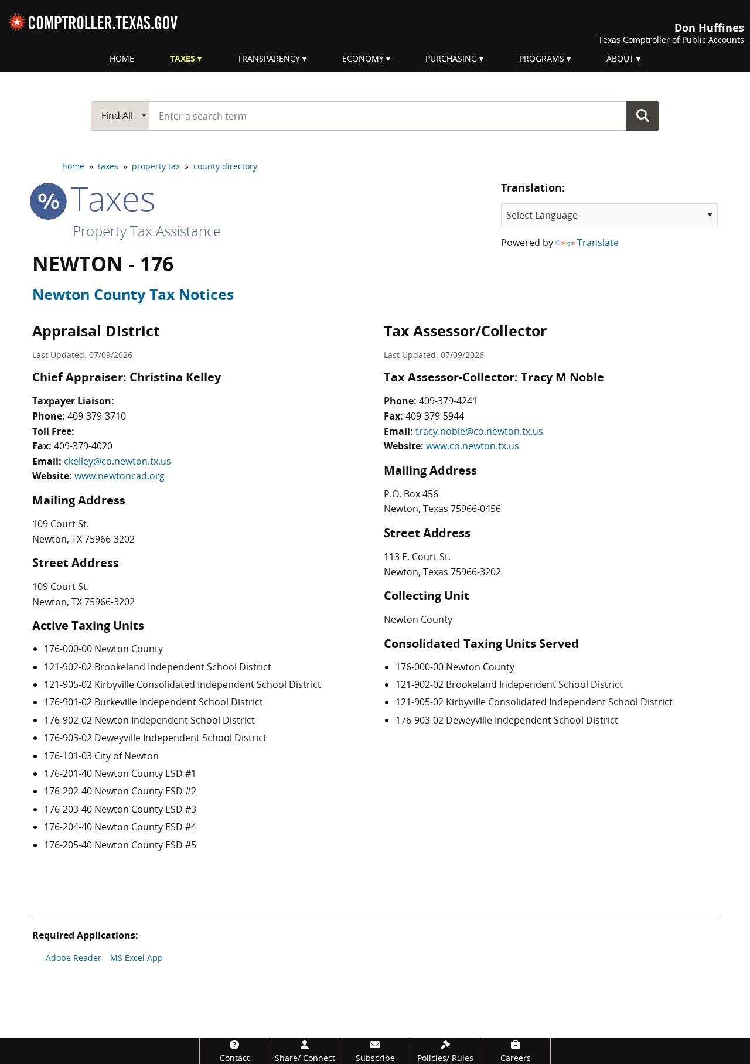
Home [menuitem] (122, 58)
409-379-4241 (448, 400)
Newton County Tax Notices (133, 294)
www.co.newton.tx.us (472, 445)
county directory (225, 166)
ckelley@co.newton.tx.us (117, 461)
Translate (598, 242)
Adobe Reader (73, 957)
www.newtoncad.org (119, 475)
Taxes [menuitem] (182, 58)
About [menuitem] (620, 58)
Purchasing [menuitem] (451, 58)
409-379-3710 (96, 416)
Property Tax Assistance (147, 230)
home (73, 166)
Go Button (642, 115)
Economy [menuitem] (363, 58)
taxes (108, 166)
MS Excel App (136, 957)
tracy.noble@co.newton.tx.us (479, 431)
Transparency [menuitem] (268, 58)
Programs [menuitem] (541, 58)
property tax (156, 166)
